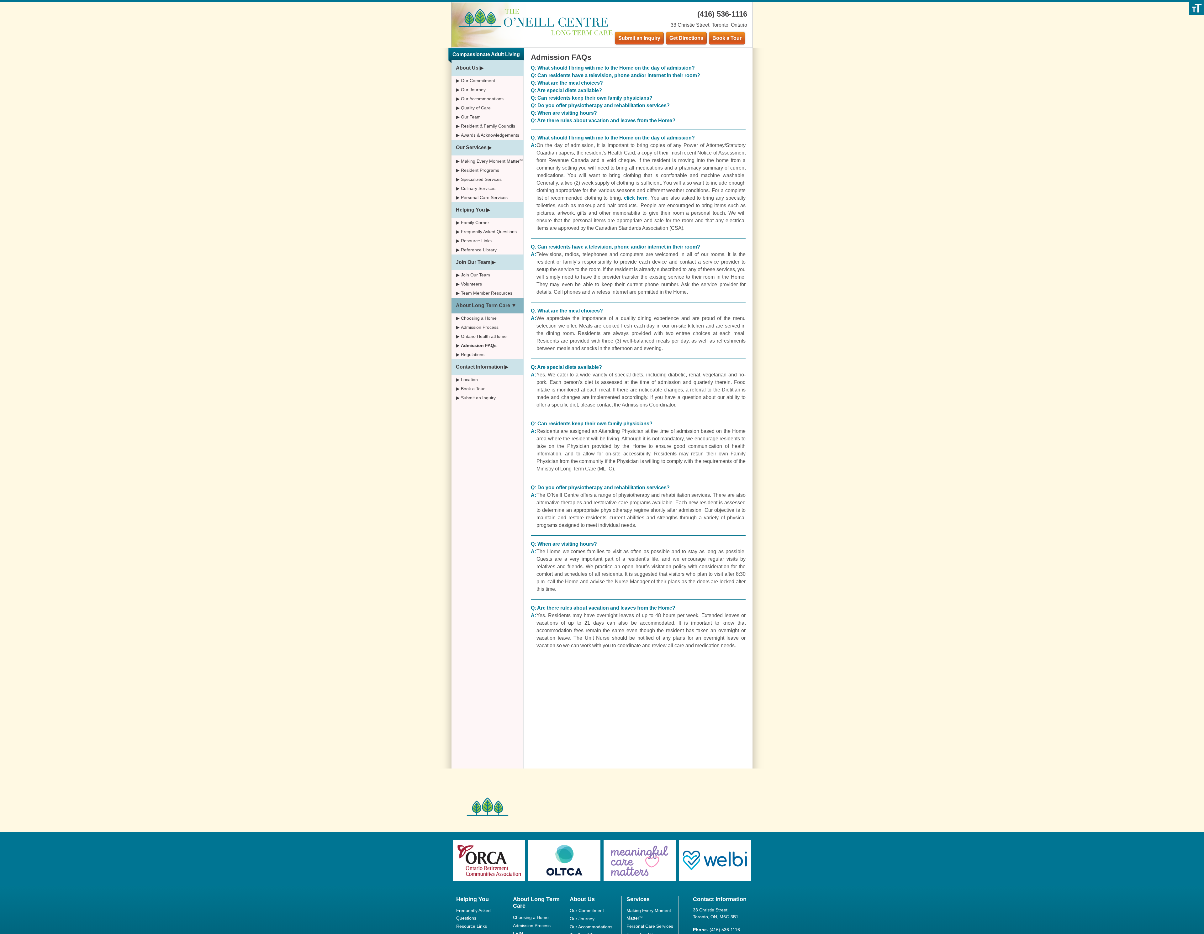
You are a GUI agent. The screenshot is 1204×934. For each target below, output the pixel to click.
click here (635, 198)
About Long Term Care (483, 305)
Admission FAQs (479, 345)
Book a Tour (727, 38)
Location (469, 379)
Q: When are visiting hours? (564, 113)
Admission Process (480, 327)
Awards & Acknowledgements (490, 135)
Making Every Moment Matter (492, 161)
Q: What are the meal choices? (567, 83)
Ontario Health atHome (484, 336)
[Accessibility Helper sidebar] (1196, 7)
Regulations (472, 354)
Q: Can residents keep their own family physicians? (591, 98)
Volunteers (471, 283)
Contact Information (479, 367)
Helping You (470, 210)
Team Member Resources (486, 293)
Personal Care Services (484, 197)
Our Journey (473, 89)
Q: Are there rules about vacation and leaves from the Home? (603, 120)
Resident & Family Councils (488, 126)
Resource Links (476, 240)
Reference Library (479, 249)
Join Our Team (473, 262)
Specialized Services (481, 179)
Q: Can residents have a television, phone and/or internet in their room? (615, 75)
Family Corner (475, 222)
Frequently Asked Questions (489, 231)
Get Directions (686, 38)
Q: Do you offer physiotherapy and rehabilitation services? (600, 105)
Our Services (471, 147)
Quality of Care (476, 107)
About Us (467, 68)
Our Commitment (478, 80)
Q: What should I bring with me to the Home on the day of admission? (613, 68)
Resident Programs (480, 170)
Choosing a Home (479, 318)
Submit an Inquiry (639, 38)
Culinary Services (478, 188)
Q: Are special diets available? (566, 90)
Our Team (471, 116)
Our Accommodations (482, 98)
